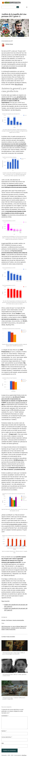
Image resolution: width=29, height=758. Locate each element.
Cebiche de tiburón (5, 627)
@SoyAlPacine (19, 84)
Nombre (3, 731)
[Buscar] (18, 7)
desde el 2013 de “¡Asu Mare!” (10, 98)
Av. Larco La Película (15, 626)
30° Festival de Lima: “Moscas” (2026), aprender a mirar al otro (14, 675)
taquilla (3, 629)
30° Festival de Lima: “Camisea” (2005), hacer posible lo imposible (14, 698)
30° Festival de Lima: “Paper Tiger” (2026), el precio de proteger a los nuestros (14, 653)
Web (2, 743)
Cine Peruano (9, 620)
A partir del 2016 (6, 243)
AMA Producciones (5, 626)
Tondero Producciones (10, 629)
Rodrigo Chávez (9, 44)
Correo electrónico (6, 737)
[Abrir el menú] (27, 7)
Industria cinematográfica (18, 620)
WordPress (24, 755)
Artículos (3, 620)
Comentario (4, 715)
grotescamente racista (15, 524)
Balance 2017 (23, 626)
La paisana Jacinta (15, 627)
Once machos (22, 627)
